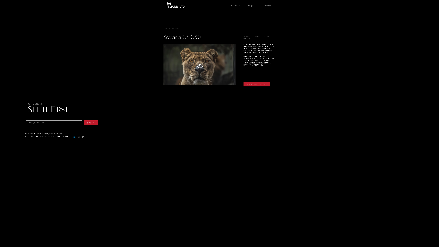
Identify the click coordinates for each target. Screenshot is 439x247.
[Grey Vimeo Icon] (83, 137)
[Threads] (91, 137)
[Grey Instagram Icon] (78, 137)
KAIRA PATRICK (62, 137)
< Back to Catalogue (171, 28)
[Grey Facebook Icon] (87, 137)
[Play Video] (200, 65)
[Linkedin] (74, 137)
